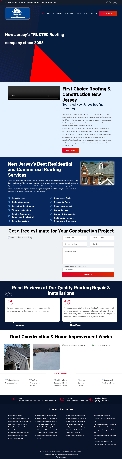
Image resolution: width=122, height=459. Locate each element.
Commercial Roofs (62, 198)
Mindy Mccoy (75, 325)
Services (59, 13)
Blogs (85, 13)
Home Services (18, 198)
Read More (70, 150)
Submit (87, 274)
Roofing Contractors (21, 202)
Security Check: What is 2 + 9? (74, 267)
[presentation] (7, 294)
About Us (50, 13)
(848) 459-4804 (12, 3)
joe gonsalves (18, 325)
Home (43, 13)
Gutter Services (61, 210)
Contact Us (93, 13)
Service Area (68, 13)
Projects (78, 13)
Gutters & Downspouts (64, 214)
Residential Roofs (62, 202)
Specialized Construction (23, 206)
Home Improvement (63, 206)
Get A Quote (108, 13)
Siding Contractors (20, 221)
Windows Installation (21, 210)
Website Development (50, 454)
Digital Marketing (73, 454)
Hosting (60, 454)
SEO (65, 454)
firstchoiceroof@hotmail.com (77, 400)
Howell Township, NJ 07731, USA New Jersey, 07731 (39, 3)
